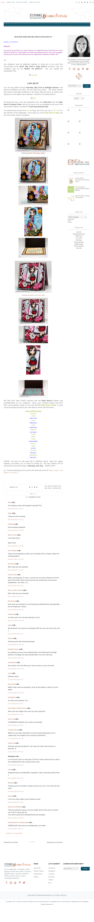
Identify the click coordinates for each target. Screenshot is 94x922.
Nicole (33, 443)
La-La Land (79, 238)
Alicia (29, 110)
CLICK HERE (56, 110)
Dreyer (33, 427)
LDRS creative (79, 236)
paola (10, 625)
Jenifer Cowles (33, 418)
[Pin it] (34, 487)
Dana (33, 420)
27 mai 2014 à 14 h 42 (15, 752)
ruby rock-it (48, 488)
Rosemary (11, 601)
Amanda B (11, 684)
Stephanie (33, 455)
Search (87, 85)
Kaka (33, 437)
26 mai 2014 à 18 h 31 (15, 634)
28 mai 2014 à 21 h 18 (15, 802)
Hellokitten (12, 697)
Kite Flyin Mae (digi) (37, 153)
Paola (33, 434)
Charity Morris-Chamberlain (18, 822)
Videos (36, 877)
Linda (33, 416)
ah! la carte (79, 248)
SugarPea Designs (78, 244)
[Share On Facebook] (32, 487)
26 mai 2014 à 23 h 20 (16, 669)
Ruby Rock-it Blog (48, 405)
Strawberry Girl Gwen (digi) (36, 295)
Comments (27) (13, 487)
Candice (33, 413)
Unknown (11, 564)
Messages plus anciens (55, 842)
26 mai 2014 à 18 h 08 (15, 620)
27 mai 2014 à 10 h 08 (15, 693)
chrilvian (11, 524)
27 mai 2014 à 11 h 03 (15, 714)
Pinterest (51, 877)
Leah (33, 425)
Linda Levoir (12, 575)
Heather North (13, 730)
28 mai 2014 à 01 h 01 (15, 778)
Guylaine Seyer (13, 649)
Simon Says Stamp (79, 242)
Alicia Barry (33, 453)
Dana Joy (11, 719)
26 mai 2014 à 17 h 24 (15, 586)
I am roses (78, 232)
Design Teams (22, 2)
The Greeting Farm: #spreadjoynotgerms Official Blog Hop (82, 188)
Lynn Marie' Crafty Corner (17, 708)
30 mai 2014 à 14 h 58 (15, 818)
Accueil (32, 842)
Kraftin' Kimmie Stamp (79, 234)
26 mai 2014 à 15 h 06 (15, 546)
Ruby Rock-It (33, 457)
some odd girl (57, 488)
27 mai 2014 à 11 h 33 (15, 725)
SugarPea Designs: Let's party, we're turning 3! (82, 196)
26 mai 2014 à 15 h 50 (15, 559)
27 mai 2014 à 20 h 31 (15, 765)
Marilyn (33, 430)
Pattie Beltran (33, 423)
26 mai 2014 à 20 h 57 (16, 658)
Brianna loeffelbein (14, 807)
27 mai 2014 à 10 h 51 (15, 703)
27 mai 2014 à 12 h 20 (15, 738)
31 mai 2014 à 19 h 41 (15, 829)
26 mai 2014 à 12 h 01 (15, 509)
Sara (9, 502)
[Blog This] (37, 487)
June (33, 448)
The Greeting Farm (79, 246)
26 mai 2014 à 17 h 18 (15, 570)
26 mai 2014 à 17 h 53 (15, 610)
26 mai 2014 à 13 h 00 (15, 519)
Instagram (51, 871)
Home (3, 2)
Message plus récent (11, 842)
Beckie (10, 638)
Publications (34, 2)
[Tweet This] (30, 487)
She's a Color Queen (15, 590)
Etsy (49, 883)
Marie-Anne (12, 535)
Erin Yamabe (33, 432)
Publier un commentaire (14, 833)
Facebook (51, 868)
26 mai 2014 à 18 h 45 (15, 645)
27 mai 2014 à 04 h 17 (15, 679)
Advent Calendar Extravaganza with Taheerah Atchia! (82, 179)
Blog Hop (50, 486)
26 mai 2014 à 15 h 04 (15, 530)
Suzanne (33, 450)
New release (79, 240)
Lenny (33, 439)
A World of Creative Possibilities (25, 901)
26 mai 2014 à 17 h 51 (15, 596)
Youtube (51, 874)
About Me (11, 2)
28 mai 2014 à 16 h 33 (15, 791)
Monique (33, 441)
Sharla (10, 796)
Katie (33, 446)
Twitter (50, 880)
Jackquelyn (12, 662)
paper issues (57, 486)
